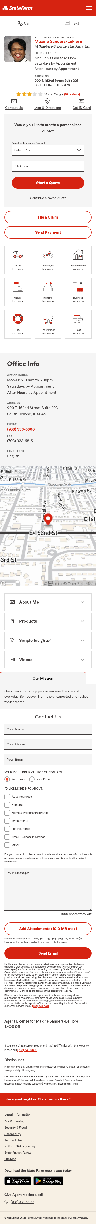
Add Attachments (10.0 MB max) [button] (48, 929)
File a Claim (48, 217)
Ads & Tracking (14, 1121)
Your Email (15, 759)
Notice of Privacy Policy (19, 1146)
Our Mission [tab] (43, 678)
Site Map (10, 1159)
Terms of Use (13, 1140)
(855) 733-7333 (40, 1006)
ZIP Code (21, 166)
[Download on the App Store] (17, 1180)
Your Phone (16, 744)
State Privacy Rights (17, 1152)
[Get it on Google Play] (48, 1180)
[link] (24, 8)
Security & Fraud (15, 1127)
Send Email (48, 953)
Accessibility (12, 1134)
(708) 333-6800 (21, 429)
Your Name (15, 729)
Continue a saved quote (48, 198)
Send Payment (48, 232)
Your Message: (18, 873)
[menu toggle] (88, 8)
